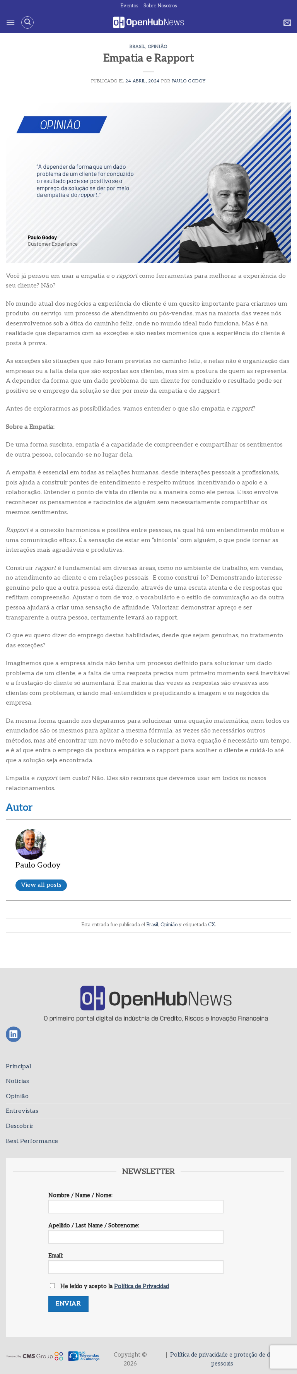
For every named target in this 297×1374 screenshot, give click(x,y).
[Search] (27, 22)
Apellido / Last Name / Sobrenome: (93, 1225)
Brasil (137, 46)
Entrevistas (22, 1111)
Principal (18, 1066)
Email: (55, 1256)
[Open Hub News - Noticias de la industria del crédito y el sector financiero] (148, 22)
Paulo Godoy (189, 81)
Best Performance (32, 1141)
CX (211, 925)
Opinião (157, 46)
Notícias (17, 1081)
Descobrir (20, 1126)
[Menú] (10, 22)
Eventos (129, 6)
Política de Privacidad (141, 1286)
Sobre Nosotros (160, 6)
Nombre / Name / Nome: (80, 1195)
